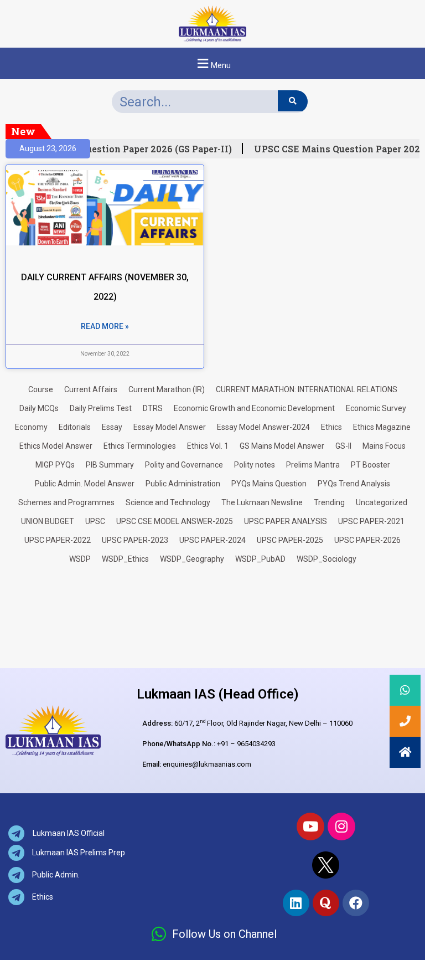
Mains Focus (384, 446)
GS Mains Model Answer (282, 446)
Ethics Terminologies (139, 446)
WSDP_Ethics (125, 559)
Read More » (105, 326)
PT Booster (370, 465)
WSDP (80, 559)
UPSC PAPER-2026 (367, 540)
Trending (329, 502)
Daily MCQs (39, 408)
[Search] (292, 100)
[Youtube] (310, 826)
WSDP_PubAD (260, 559)
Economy (31, 427)
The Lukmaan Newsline (262, 502)
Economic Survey (376, 408)
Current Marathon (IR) (166, 389)
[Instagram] (341, 826)
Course (40, 389)
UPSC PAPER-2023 (135, 540)
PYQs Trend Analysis (354, 483)
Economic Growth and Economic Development (254, 408)
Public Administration (183, 483)
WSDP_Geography (192, 559)
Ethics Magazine (382, 427)
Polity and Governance (184, 465)
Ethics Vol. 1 (208, 446)
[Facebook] (356, 903)
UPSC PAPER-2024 (212, 540)
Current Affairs (90, 389)
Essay (112, 427)
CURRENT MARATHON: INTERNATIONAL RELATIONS (306, 389)
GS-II (343, 446)
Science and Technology (168, 502)
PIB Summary (110, 465)
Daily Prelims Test (101, 408)
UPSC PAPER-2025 (290, 540)
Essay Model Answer (169, 427)
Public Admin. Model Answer (84, 483)
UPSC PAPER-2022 (57, 540)
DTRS (153, 408)
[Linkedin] (296, 903)
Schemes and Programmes (66, 502)
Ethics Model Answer (55, 446)
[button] (212, 63)
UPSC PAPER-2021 (371, 521)
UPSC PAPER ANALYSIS (285, 521)
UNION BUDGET (47, 521)
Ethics (331, 427)
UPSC (95, 521)
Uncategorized (381, 502)
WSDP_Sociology (326, 559)
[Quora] (326, 903)
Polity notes (254, 465)
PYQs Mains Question (269, 483)
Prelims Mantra (313, 465)
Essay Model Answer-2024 (263, 427)
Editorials (75, 427)
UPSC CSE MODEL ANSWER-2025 (174, 521)
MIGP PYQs (55, 465)
